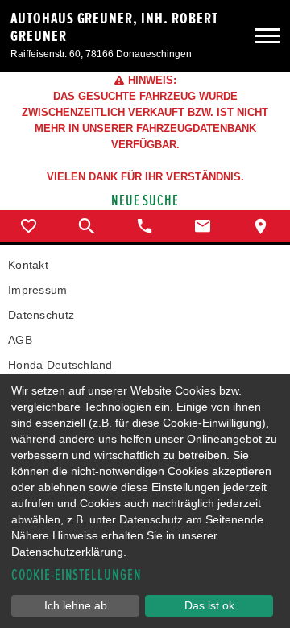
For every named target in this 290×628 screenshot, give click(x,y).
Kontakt (28, 264)
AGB (20, 339)
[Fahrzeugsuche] (87, 226)
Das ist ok (209, 605)
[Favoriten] (29, 226)
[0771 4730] (145, 226)
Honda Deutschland (60, 364)
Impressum (38, 289)
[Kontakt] (203, 226)
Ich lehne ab (75, 605)
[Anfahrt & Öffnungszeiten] (261, 226)
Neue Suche (145, 201)
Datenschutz (41, 314)
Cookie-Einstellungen (76, 575)
